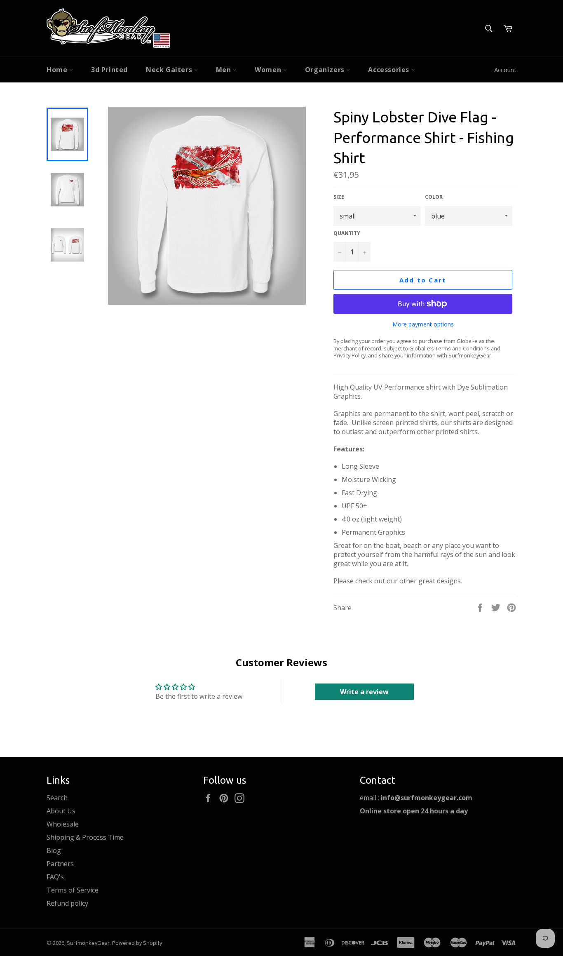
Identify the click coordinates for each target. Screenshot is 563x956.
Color (434, 197)
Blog (54, 850)
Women (269, 69)
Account (505, 70)
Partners (60, 863)
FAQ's (55, 876)
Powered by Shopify (137, 943)
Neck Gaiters (170, 69)
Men (224, 69)
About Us (61, 810)
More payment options (423, 324)
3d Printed (109, 69)
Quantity (346, 233)
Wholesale (63, 824)
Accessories (389, 69)
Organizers (326, 69)
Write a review (364, 691)
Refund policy (67, 903)
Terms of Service (73, 890)
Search (57, 797)
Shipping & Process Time (85, 837)
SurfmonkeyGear (88, 943)
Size (338, 197)
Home (58, 69)
